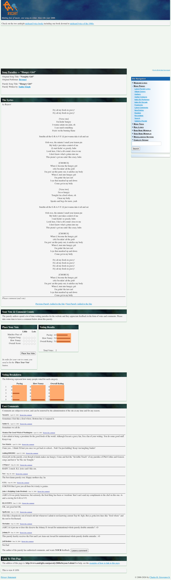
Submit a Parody (141, 121)
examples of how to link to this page (104, 563)
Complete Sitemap (141, 140)
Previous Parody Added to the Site (50, 303)
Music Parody (139, 86)
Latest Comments (141, 108)
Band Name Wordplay (142, 130)
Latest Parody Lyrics (142, 89)
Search (137, 118)
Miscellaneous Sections (144, 137)
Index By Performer (142, 100)
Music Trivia (139, 124)
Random (138, 113)
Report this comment (26, 415)
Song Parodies (9, 72)
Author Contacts (141, 97)
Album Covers (140, 92)
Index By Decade (141, 102)
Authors (138, 94)
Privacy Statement (8, 577)
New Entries (139, 110)
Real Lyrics (139, 127)
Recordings (139, 116)
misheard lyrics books (34, 23)
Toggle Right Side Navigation (161, 70)
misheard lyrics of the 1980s (82, 23)
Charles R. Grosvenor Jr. (159, 577)
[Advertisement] (85, 47)
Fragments (139, 105)
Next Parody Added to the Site (79, 303)
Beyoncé (23, 79)
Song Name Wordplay (142, 134)
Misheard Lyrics (140, 83)
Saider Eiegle (25, 86)
